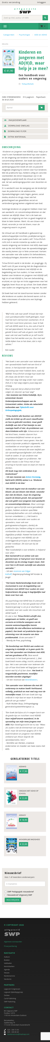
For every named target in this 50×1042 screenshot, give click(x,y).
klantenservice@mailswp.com (18, 1034)
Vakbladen (8, 963)
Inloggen (41, 2)
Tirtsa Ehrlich (28, 84)
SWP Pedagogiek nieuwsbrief (20, 891)
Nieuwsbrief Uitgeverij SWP (19, 895)
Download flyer (16, 131)
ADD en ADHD (40, 35)
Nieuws (6, 973)
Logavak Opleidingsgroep (13, 992)
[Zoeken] (45, 17)
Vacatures (7, 979)
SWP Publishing (9, 1002)
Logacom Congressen (12, 989)
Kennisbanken (9, 966)
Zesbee (6, 995)
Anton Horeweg (33, 477)
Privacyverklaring (10, 946)
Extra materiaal (16, 136)
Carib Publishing (10, 998)
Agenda (7, 969)
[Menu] (5, 26)
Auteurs (7, 957)
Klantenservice (9, 976)
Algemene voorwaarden (13, 942)
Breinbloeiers (31, 679)
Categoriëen (8, 35)
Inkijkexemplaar (17, 120)
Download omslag (18, 125)
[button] (43, 26)
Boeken (7, 960)
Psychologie (24, 35)
